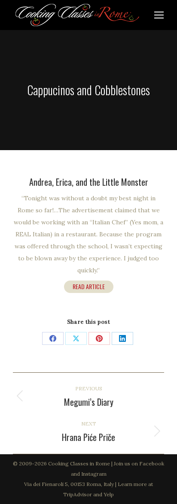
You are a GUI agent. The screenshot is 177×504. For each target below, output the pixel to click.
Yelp (109, 494)
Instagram (94, 474)
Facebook (151, 463)
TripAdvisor (77, 494)
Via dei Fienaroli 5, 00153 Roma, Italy (69, 484)
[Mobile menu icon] (159, 15)
